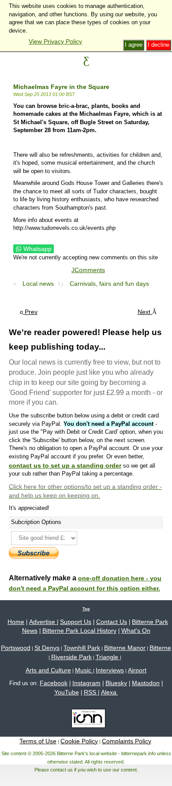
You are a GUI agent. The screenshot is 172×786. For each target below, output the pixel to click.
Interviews (110, 670)
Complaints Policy (126, 741)
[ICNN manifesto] (86, 719)
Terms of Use (37, 741)
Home (15, 621)
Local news (38, 283)
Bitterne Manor (125, 647)
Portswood (15, 647)
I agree (133, 44)
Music (84, 670)
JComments (88, 269)
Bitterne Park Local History (79, 630)
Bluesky (116, 682)
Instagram (86, 682)
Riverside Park (71, 657)
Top (86, 609)
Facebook (53, 682)
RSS (91, 692)
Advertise (43, 621)
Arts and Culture (48, 670)
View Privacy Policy (55, 41)
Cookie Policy (79, 741)
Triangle (108, 657)
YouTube (66, 692)
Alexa (109, 692)
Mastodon (146, 682)
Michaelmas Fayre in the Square (61, 86)
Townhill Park (82, 647)
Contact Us (111, 621)
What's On (135, 630)
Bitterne (160, 647)
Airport (137, 670)
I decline (158, 44)
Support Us (75, 621)
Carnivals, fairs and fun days (109, 283)
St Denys (47, 647)
